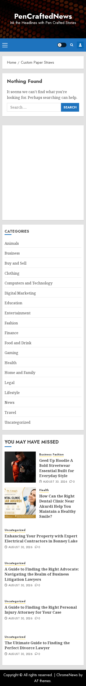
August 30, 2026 (55, 482)
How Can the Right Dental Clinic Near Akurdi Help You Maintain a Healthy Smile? (57, 506)
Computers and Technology (29, 283)
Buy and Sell (15, 263)
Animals (12, 243)
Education (13, 302)
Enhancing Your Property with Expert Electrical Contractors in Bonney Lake (41, 539)
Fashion (11, 323)
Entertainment (18, 312)
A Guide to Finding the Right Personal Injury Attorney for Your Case (41, 610)
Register (80, 45)
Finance (11, 332)
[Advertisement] (43, 173)
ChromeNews (67, 675)
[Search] (72, 44)
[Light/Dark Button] (62, 45)
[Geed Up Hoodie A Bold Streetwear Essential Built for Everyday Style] (20, 467)
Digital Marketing (20, 293)
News (9, 402)
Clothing (12, 273)
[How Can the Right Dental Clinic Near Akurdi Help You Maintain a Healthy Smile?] (20, 502)
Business (12, 253)
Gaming (11, 352)
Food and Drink (18, 342)
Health (11, 362)
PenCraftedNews (43, 16)
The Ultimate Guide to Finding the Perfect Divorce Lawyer (37, 645)
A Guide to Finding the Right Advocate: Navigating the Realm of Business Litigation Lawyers (42, 574)
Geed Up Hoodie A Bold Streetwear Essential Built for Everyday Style (56, 468)
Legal (9, 382)
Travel (10, 412)
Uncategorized (18, 422)
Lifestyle (12, 392)
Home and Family (20, 372)
